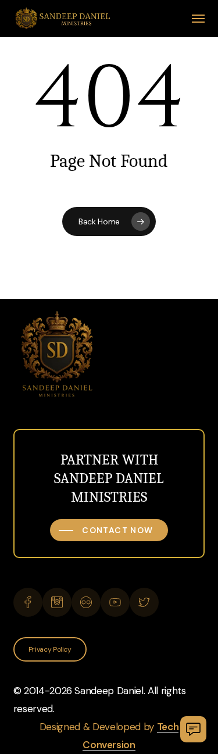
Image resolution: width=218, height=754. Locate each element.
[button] (198, 18)
